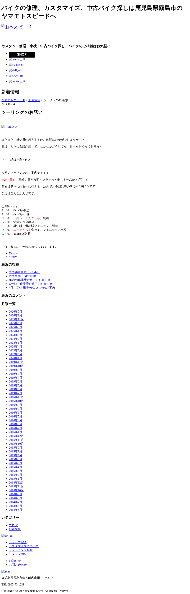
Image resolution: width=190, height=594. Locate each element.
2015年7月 (15, 455)
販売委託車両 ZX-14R (24, 272)
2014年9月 (15, 494)
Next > (13, 253)
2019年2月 (15, 393)
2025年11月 (16, 319)
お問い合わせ (18, 564)
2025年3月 (15, 327)
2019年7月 (15, 377)
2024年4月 (15, 346)
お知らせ (15, 560)
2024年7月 (15, 338)
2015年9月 (15, 447)
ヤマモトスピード (13, 100)
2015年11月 (16, 439)
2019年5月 (15, 385)
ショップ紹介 (18, 542)
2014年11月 (16, 486)
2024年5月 (15, 342)
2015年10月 (16, 443)
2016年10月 (16, 400)
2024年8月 (15, 334)
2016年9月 (15, 404)
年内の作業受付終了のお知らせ (29, 279)
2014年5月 (15, 509)
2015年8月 (15, 451)
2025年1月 (15, 331)
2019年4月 (15, 389)
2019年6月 (15, 381)
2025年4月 (15, 323)
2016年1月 (15, 432)
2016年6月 (15, 412)
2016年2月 (15, 428)
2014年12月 (16, 482)
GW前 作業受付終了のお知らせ (31, 283)
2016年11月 (16, 397)
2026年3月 (15, 315)
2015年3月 (15, 470)
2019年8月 (15, 373)
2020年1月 (15, 358)
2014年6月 (15, 505)
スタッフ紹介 (18, 554)
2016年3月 (15, 424)
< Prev (13, 256)
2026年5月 (15, 311)
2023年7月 (15, 350)
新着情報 (15, 529)
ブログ (13, 525)
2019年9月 (15, 369)
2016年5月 (15, 416)
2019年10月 (16, 366)
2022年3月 (15, 354)
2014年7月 (15, 502)
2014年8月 (15, 498)
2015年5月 (15, 463)
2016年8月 (15, 408)
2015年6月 (15, 459)
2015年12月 (16, 435)
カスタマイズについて (24, 546)
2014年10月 (16, 490)
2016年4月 (15, 420)
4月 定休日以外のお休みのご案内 (32, 287)
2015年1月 (15, 478)
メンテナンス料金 (21, 550)
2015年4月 (15, 467)
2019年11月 (16, 362)
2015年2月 (15, 474)
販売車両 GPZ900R (22, 276)
